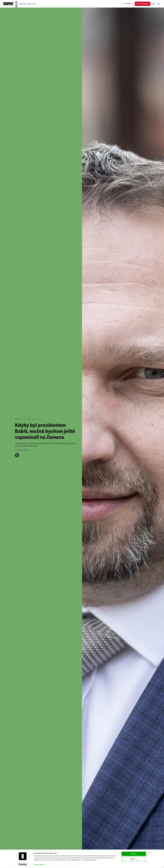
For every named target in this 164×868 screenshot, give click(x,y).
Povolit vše (134, 854)
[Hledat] (153, 4)
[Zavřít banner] (149, 852)
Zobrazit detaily (38, 864)
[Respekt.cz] (8, 3)
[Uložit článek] (17, 455)
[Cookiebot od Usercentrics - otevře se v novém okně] (22, 864)
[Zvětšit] (123, 438)
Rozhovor (18, 419)
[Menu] (158, 4)
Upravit (133, 859)
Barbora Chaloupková (22, 450)
